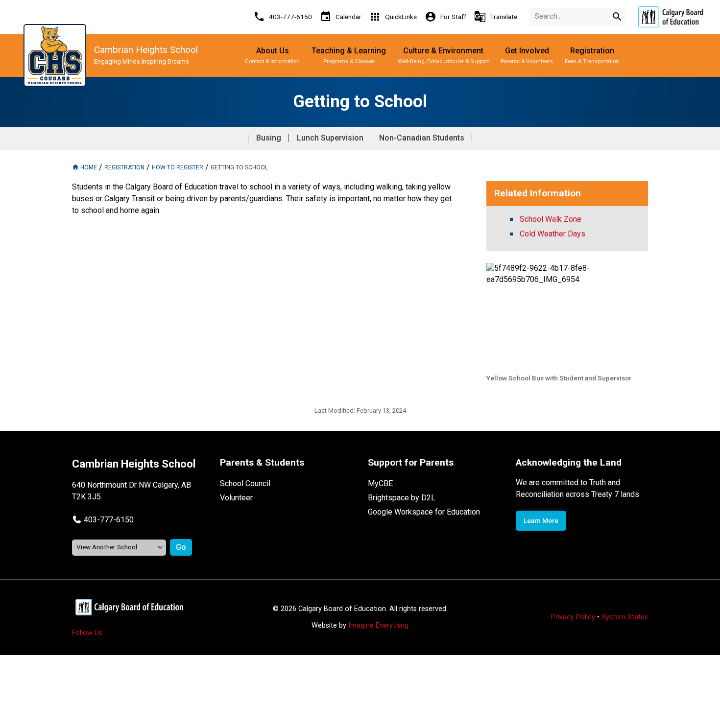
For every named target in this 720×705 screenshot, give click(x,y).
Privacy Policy (573, 617)
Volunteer (236, 497)
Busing (268, 137)
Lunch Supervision (330, 137)
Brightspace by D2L (401, 497)
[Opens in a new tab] (670, 17)
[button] (103, 519)
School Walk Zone (550, 219)
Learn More (541, 520)
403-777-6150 (109, 519)
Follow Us (87, 633)
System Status (624, 617)
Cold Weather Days (552, 233)
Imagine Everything (378, 625)
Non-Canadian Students (421, 137)
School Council (245, 483)
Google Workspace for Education (424, 512)
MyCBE (380, 483)
